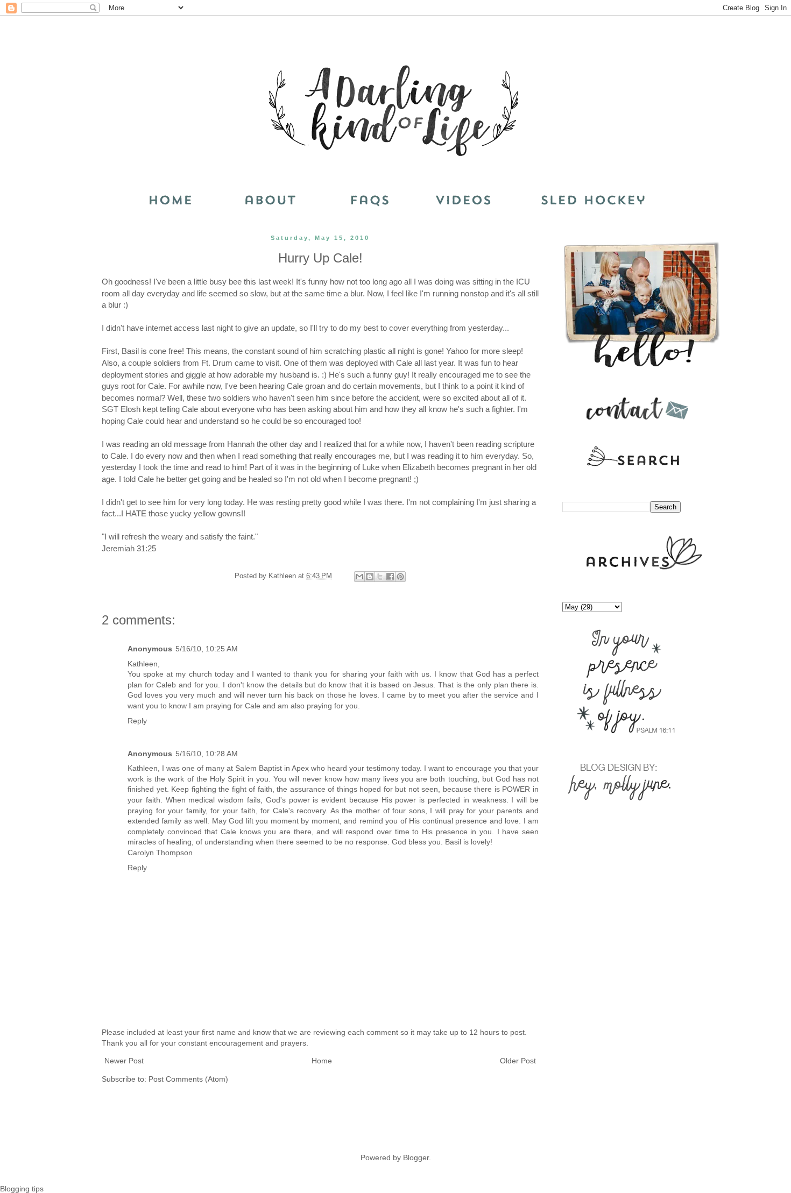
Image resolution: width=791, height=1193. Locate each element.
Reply (137, 720)
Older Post (518, 1060)
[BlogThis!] (369, 576)
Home (322, 1060)
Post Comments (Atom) (188, 1079)
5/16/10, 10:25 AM (206, 648)
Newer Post (124, 1060)
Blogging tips (22, 1188)
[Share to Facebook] (390, 576)
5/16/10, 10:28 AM (206, 753)
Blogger (416, 1157)
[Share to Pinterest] (400, 576)
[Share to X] (380, 576)
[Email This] (359, 576)
